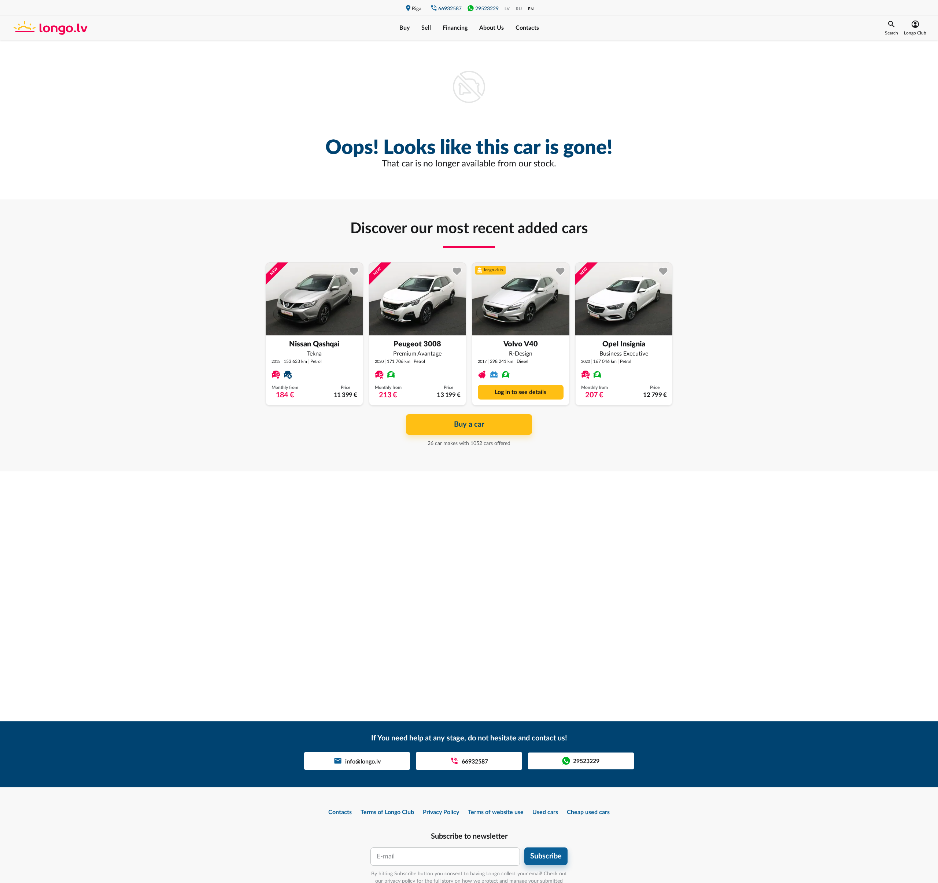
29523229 (487, 8)
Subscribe (546, 856)
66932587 (450, 8)
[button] (891, 28)
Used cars (545, 812)
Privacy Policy (441, 812)
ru (519, 9)
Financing (455, 28)
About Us (491, 28)
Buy (404, 28)
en (531, 9)
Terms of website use (496, 812)
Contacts (527, 28)
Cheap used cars (588, 812)
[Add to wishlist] (354, 271)
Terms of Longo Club (387, 812)
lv (507, 9)
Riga (416, 8)
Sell (426, 28)
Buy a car (469, 424)
